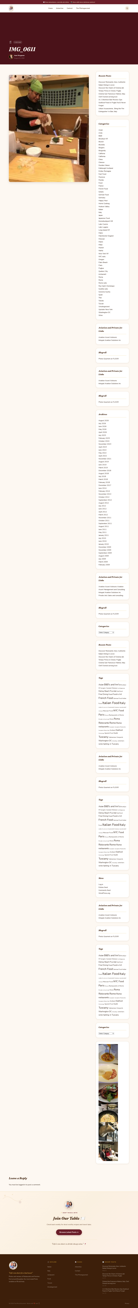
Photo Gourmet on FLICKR (109, 359)
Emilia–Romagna (105, 171)
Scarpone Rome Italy (104, 730)
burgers (103, 688)
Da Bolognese (121, 688)
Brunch (101, 142)
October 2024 (104, 441)
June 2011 (103, 529)
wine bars (121, 741)
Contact (70, 8)
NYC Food (118, 710)
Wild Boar (115, 741)
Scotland (112, 730)
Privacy (127, 1303)
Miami (101, 242)
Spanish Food (109, 733)
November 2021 (105, 459)
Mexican (102, 239)
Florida (101, 180)
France (101, 186)
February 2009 (104, 565)
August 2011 (104, 526)
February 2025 (104, 438)
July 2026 (102, 423)
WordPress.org (104, 893)
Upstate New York (106, 309)
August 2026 (104, 420)
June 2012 (103, 509)
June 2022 (103, 450)
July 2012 (102, 506)
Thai (100, 298)
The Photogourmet (83, 8)
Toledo (101, 301)
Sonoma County (104, 292)
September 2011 (105, 523)
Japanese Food (104, 218)
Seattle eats (103, 289)
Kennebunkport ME (106, 221)
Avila (100, 133)
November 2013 (105, 494)
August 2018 (104, 473)
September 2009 (105, 553)
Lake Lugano (103, 227)
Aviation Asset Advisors (108, 337)
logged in (22, 1185)
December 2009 (105, 547)
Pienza (106, 715)
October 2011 (104, 520)
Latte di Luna (102, 707)
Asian (101, 130)
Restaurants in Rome (116, 715)
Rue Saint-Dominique (106, 286)
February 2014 (104, 491)
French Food (103, 189)
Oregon (101, 259)
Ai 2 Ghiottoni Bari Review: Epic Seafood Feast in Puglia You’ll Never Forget (112, 103)
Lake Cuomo (103, 224)
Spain (101, 295)
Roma (101, 277)
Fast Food (102, 174)
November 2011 (105, 517)
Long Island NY (104, 230)
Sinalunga (101, 733)
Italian (101, 209)
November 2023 (105, 444)
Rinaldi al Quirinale (104, 719)
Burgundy (102, 150)
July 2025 (102, 435)
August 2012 (104, 503)
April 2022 (103, 456)
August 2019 (104, 462)
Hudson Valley (104, 206)
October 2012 (104, 497)
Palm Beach (103, 262)
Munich (101, 247)
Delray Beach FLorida (107, 691)
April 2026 (103, 432)
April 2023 (103, 447)
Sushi (116, 733)
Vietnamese (112, 737)
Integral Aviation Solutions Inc (110, 340)
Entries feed (103, 887)
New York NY (104, 253)
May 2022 (103, 453)
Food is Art (117, 694)
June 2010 (103, 541)
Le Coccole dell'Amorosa (112, 707)
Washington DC (104, 312)
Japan (101, 215)
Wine (101, 315)
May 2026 (103, 429)
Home (50, 8)
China (101, 159)
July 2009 (102, 559)
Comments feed (105, 890)
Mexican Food (108, 711)
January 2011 (104, 535)
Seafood (119, 730)
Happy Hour (103, 200)
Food (100, 183)
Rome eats (103, 283)
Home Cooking (104, 203)
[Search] (127, 8)
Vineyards (120, 737)
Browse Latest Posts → (69, 1232)
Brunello (102, 145)
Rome (101, 280)
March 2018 (103, 479)
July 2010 (102, 538)
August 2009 (104, 556)
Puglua (101, 268)
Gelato (101, 192)
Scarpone (111, 727)
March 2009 (103, 562)
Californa (102, 153)
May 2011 (103, 532)
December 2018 (105, 470)
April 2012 (103, 512)
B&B (100, 136)
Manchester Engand (106, 236)
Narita (101, 250)
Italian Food (110, 703)
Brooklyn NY (103, 139)
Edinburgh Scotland (106, 168)
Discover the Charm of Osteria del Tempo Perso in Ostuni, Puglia (113, 1275)
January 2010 (104, 544)
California (102, 156)
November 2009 (105, 550)
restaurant (102, 274)
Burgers (101, 147)
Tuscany (103, 737)
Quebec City (103, 271)
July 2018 (102, 476)
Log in (101, 884)
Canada (108, 688)
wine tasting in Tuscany (109, 744)
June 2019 (103, 465)
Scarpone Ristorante (120, 727)
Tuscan (101, 303)
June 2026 (103, 426)
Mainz (101, 233)
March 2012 (103, 515)
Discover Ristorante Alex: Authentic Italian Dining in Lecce (114, 1267)
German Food (104, 195)
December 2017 (105, 485)
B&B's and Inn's (112, 684)
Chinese (101, 162)
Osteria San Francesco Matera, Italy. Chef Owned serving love (115, 1282)
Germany (102, 197)
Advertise (59, 8)
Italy (100, 212)
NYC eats (102, 256)
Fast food (120, 691)
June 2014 (103, 488)
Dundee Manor (104, 165)
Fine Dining (103, 694)
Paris (100, 265)
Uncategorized (104, 306)
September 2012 (105, 500)
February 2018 (104, 482)
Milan (101, 245)
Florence (102, 177)
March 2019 (103, 467)
